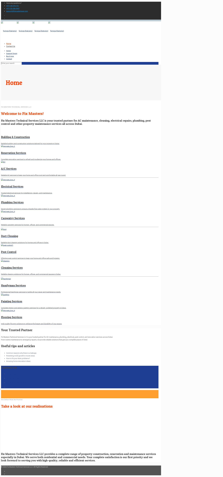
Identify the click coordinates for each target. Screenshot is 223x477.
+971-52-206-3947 (12, 8)
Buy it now (10, 56)
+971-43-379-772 (12, 6)
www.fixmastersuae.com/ (15, 387)
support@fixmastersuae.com (17, 11)
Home (8, 51)
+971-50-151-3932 (12, 378)
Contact (9, 59)
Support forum (11, 53)
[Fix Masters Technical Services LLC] (32, 31)
